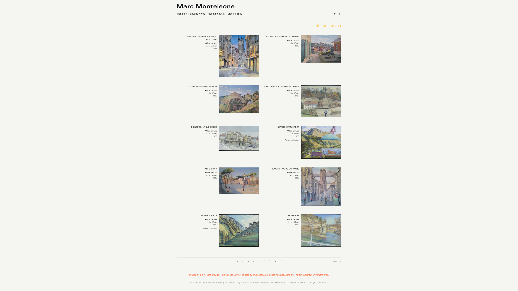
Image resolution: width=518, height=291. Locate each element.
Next (335, 261)
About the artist (216, 14)
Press (231, 14)
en (334, 13)
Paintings (182, 14)
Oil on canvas (211, 43)
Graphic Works (197, 14)
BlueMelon (322, 282)
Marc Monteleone (206, 282)
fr (339, 13)
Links (239, 14)
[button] (239, 56)
